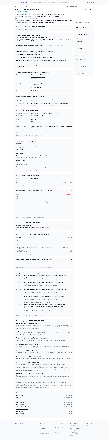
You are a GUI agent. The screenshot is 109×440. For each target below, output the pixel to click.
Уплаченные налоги (81, 59)
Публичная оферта (59, 423)
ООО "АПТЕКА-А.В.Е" (21, 404)
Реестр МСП (79, 48)
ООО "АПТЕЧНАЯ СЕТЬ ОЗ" (22, 409)
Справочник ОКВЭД (45, 433)
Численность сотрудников (82, 52)
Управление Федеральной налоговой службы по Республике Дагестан (33, 145)
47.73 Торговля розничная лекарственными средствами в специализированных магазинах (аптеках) (48, 20)
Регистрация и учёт (81, 45)
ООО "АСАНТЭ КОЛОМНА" (22, 400)
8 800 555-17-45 (88, 423)
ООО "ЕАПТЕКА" (20, 411)
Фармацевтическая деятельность (24, 225)
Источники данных (44, 425)
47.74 (32, 103)
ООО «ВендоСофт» (74, 423)
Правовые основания (60, 429)
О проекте (42, 423)
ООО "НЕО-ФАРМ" (20, 402)
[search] (58, 2)
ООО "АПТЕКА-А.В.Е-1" (21, 413)
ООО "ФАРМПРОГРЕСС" (21, 415)
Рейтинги (42, 430)
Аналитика (42, 428)
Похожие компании (81, 73)
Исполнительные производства (83, 62)
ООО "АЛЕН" (19, 397)
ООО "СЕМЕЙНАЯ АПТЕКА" (22, 406)
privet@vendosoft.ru (89, 425)
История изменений (81, 66)
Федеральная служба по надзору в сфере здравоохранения (34, 227)
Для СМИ (57, 432)
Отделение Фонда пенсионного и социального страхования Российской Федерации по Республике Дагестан (42, 167)
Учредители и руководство (82, 34)
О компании (79, 31)
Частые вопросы (80, 69)
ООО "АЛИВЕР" (19, 395)
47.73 (32, 99)
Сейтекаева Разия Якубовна (38, 77)
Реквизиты (79, 41)
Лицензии (78, 55)
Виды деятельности (81, 38)
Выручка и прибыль (81, 27)
